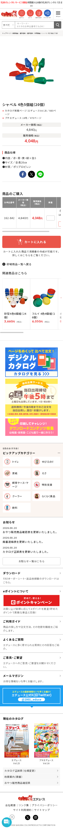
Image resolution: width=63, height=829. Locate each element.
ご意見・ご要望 (12, 657)
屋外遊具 (22, 33)
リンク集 (24, 805)
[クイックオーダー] (47, 13)
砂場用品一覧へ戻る (19, 264)
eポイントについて (16, 591)
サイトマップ (42, 810)
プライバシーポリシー (45, 805)
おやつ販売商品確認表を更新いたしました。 (30, 532)
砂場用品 (37, 33)
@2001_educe (31, 699)
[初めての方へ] (38, 13)
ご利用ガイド (12, 621)
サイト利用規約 (22, 810)
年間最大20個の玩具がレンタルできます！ (31, 4)
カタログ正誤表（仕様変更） (20, 770)
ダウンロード (12, 573)
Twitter (27, 817)
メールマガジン (13, 676)
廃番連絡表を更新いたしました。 (23, 542)
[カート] (30, 13)
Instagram (35, 817)
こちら (26, 255)
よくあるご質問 (13, 639)
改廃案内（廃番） (13, 776)
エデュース (32, 798)
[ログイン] (21, 13)
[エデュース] (9, 13)
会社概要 (10, 805)
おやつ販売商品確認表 (17, 783)
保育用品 (15, 33)
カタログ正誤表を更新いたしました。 (26, 551)
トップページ (6, 33)
